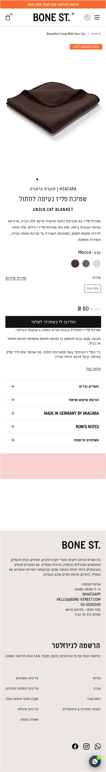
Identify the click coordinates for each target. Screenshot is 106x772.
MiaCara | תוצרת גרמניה (53, 188)
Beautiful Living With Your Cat (66, 34)
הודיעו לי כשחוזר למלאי (53, 322)
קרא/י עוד (93, 368)
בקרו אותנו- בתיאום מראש (83, 609)
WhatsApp (91, 594)
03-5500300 (91, 604)
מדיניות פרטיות (28, 709)
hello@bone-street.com (79, 599)
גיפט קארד (94, 698)
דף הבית (96, 34)
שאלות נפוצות (29, 719)
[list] (53, 105)
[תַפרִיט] (100, 17)
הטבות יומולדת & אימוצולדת (82, 709)
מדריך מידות (15, 278)
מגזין (97, 688)
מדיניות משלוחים (27, 678)
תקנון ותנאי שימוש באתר (21, 698)
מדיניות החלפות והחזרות (21, 688)
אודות (97, 678)
